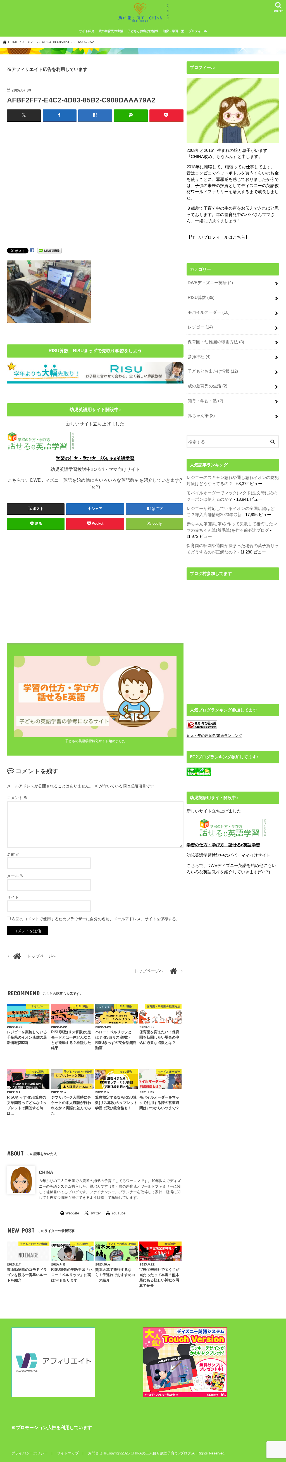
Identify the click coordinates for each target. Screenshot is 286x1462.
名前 (13, 854)
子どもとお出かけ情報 (143, 31)
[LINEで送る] (49, 250)
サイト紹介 (86, 31)
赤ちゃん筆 (201, 415)
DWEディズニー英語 (210, 283)
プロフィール (198, 31)
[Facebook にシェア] (32, 250)
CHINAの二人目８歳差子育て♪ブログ (161, 1453)
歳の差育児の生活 (111, 31)
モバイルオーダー (209, 312)
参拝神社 (199, 356)
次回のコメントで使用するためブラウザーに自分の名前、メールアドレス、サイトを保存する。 (96, 919)
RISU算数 (201, 297)
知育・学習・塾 (173, 31)
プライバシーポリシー (29, 1453)
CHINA (46, 1172)
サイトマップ (68, 1453)
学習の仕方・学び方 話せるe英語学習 (95, 458)
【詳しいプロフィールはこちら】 (218, 237)
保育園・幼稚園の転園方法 (216, 342)
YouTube (118, 1213)
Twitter (95, 1213)
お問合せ (95, 1453)
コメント (17, 797)
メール (15, 876)
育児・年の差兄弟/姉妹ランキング (214, 736)
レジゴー (200, 327)
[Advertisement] (95, 186)
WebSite (72, 1213)
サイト (13, 897)
